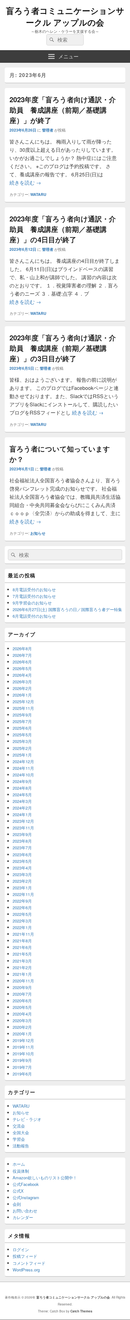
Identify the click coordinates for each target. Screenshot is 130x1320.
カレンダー (23, 1217)
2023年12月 (23, 821)
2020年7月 (22, 994)
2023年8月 (22, 841)
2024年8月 (22, 788)
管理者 (47, 130)
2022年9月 (22, 901)
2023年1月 (22, 888)
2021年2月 (22, 967)
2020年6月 (22, 1001)
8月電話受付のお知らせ (34, 589)
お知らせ (37, 533)
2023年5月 (22, 861)
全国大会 (21, 1132)
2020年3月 (22, 1020)
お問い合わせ (25, 1211)
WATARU (38, 194)
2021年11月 (23, 934)
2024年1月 (22, 814)
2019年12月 (23, 1040)
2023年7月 (22, 848)
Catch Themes (81, 1311)
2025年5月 (22, 735)
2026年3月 (22, 682)
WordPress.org (26, 1270)
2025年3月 (22, 741)
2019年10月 (23, 1054)
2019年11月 (23, 1047)
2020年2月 (22, 1027)
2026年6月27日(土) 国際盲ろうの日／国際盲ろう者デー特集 (67, 609)
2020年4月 (22, 1014)
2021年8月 (22, 941)
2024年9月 (22, 781)
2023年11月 (23, 828)
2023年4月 (22, 868)
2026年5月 (22, 668)
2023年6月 (22, 854)
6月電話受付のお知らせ (34, 616)
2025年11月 (23, 708)
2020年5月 (22, 1007)
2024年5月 (22, 795)
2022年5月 (22, 914)
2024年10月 (23, 775)
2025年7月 (22, 721)
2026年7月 (22, 655)
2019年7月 (22, 1067)
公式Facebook (26, 1184)
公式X (18, 1191)
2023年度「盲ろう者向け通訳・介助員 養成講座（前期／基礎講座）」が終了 (62, 109)
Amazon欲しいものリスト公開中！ (45, 1178)
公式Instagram (26, 1197)
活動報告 (21, 1146)
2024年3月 (22, 801)
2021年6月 (22, 947)
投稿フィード (25, 1256)
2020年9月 (22, 987)
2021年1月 (22, 974)
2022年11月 (23, 894)
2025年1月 (22, 755)
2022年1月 (22, 927)
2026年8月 (22, 648)
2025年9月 (22, 715)
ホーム (19, 1164)
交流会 (19, 1126)
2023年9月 (22, 834)
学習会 (19, 1139)
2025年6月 (22, 728)
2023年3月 (22, 874)
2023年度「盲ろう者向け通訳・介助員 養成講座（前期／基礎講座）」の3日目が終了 (62, 348)
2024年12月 (23, 761)
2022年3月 (22, 921)
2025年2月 (22, 748)
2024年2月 (22, 808)
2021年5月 (22, 954)
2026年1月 (22, 695)
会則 (17, 1204)
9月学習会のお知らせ (32, 603)
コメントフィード (29, 1263)
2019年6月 (22, 1074)
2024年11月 (23, 768)
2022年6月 (22, 907)
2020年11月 (23, 981)
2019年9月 (22, 1060)
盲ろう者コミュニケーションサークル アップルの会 (65, 16)
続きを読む (25, 182)
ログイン (21, 1249)
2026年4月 (22, 675)
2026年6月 (22, 662)
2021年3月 (22, 961)
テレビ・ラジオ (27, 1119)
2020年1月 (22, 1034)
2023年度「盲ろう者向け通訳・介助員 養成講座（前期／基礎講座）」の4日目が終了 (62, 229)
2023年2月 (22, 881)
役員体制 (21, 1171)
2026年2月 (22, 688)
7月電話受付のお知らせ (34, 596)
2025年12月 (23, 701)
